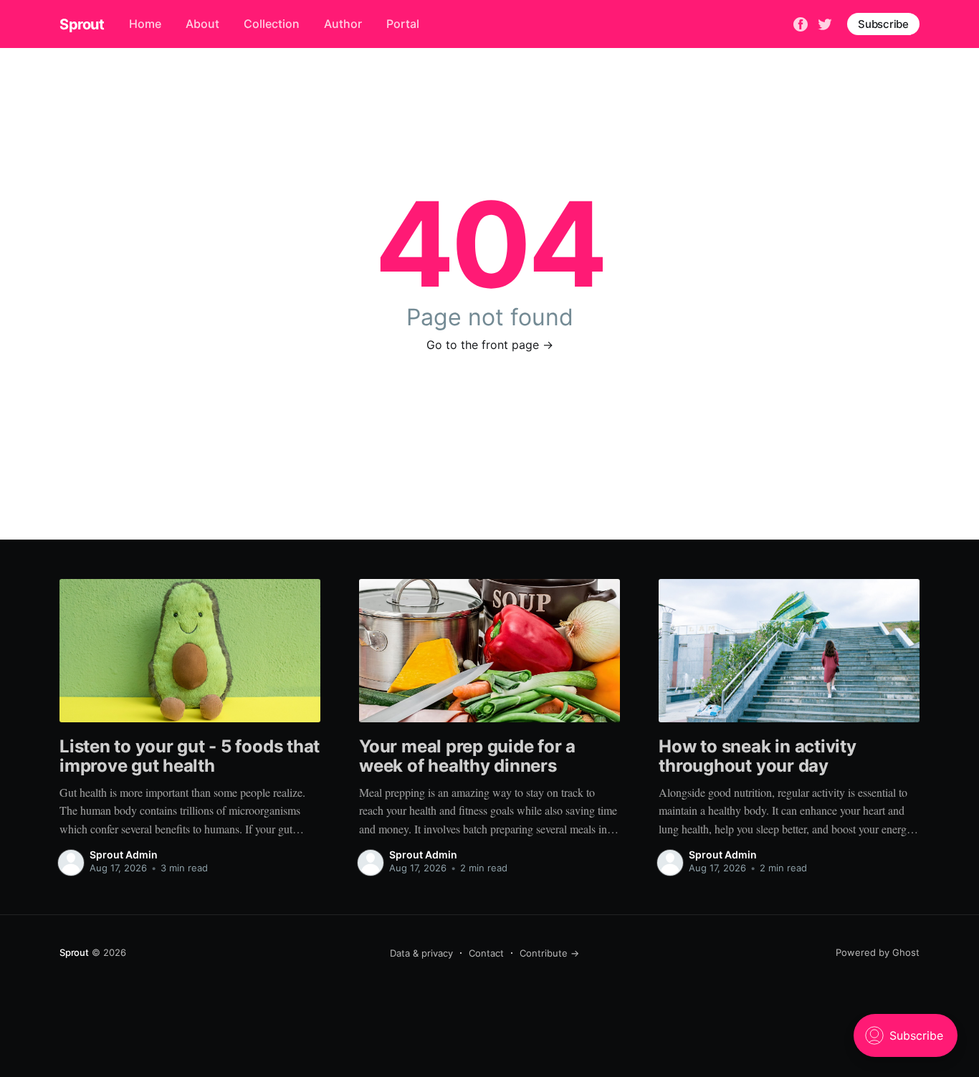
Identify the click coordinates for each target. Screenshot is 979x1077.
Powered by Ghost (878, 952)
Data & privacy (421, 953)
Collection (272, 23)
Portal (402, 23)
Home (145, 23)
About (202, 23)
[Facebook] (800, 23)
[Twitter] (825, 23)
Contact (486, 953)
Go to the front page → (489, 345)
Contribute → (549, 953)
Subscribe (883, 24)
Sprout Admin (124, 854)
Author (343, 23)
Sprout (82, 24)
